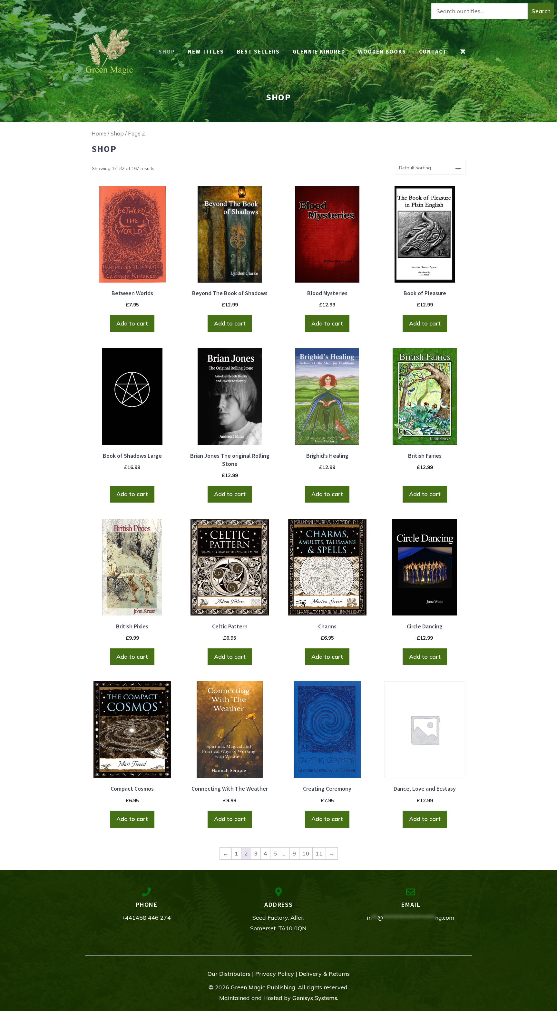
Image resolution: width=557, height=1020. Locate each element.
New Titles (206, 51)
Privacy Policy (274, 973)
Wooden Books (382, 51)
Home (99, 133)
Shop (117, 133)
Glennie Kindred (319, 51)
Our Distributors (229, 973)
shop (167, 51)
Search (541, 11)
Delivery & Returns (324, 973)
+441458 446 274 (146, 917)
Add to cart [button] (132, 323)
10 (305, 853)
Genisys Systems (314, 998)
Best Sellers (258, 51)
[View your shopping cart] (463, 52)
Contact (433, 51)
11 (319, 853)
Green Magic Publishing (263, 987)
